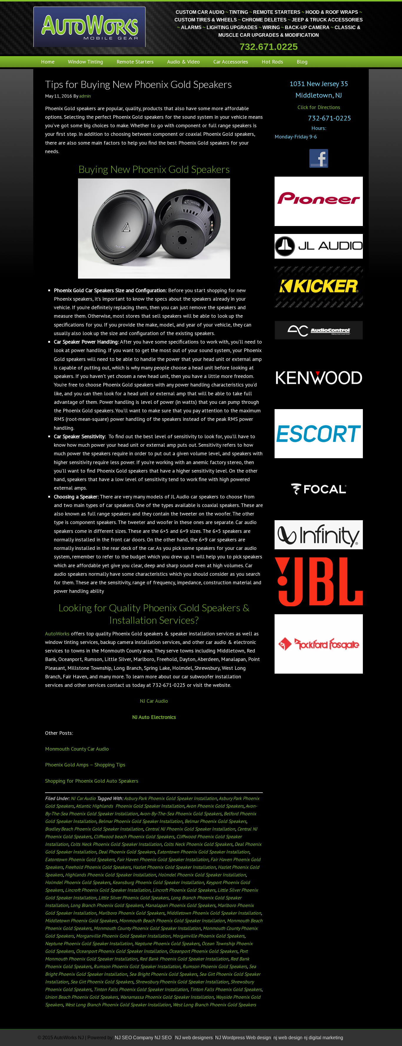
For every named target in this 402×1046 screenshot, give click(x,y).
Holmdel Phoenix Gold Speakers (77, 882)
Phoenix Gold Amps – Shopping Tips (85, 764)
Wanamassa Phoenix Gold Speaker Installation (167, 997)
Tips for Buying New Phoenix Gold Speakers (138, 84)
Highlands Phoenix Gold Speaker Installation (110, 875)
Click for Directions (319, 107)
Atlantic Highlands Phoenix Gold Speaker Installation (130, 806)
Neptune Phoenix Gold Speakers (167, 943)
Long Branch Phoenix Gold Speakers (106, 905)
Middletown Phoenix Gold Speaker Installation (214, 913)
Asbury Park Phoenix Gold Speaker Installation (170, 798)
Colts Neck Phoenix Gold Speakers (198, 844)
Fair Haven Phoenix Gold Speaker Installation (162, 859)
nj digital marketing (323, 1037)
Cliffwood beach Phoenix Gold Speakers (134, 836)
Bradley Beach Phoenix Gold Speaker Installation (94, 829)
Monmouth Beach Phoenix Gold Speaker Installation (172, 920)
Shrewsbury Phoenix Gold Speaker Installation (181, 982)
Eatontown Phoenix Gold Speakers (80, 859)
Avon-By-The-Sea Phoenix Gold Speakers (180, 813)
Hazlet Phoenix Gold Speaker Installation (174, 867)
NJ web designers (194, 1037)
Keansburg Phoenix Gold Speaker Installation (158, 882)
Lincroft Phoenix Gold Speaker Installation (107, 890)
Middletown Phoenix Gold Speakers (81, 920)
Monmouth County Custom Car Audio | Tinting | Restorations (90, 26)
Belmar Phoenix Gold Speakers (215, 821)
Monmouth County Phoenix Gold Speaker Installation (147, 928)
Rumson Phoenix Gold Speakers (214, 966)
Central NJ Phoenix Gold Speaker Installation (190, 829)
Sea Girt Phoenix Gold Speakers (101, 982)
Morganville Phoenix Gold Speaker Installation (123, 936)
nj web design (288, 1037)
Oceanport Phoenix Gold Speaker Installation (121, 951)
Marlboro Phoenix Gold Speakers (131, 913)
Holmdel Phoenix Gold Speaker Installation (202, 875)
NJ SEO (164, 1037)
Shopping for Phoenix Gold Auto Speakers (91, 780)
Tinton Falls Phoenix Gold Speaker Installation (141, 989)
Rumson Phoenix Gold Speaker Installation (137, 966)
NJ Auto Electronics (154, 717)
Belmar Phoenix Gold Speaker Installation (140, 821)
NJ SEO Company (134, 1037)
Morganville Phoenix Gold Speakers (208, 936)
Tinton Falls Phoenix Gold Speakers (226, 989)
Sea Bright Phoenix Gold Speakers (163, 974)
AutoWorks (57, 633)
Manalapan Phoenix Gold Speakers (180, 905)
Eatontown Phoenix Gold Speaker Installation (203, 852)
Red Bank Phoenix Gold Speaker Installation (183, 959)
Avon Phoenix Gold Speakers (215, 806)
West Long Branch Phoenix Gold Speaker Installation (118, 1004)
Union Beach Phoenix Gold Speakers (81, 997)
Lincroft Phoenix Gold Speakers (183, 890)
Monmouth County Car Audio (77, 748)
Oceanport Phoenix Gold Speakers (203, 951)
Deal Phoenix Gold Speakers (126, 852)
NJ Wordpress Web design (243, 1037)
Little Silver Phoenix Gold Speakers (133, 898)
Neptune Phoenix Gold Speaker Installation (88, 943)
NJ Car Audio (154, 700)
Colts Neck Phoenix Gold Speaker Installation (116, 844)
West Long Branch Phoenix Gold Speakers (214, 1004)
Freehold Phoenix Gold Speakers (98, 867)
